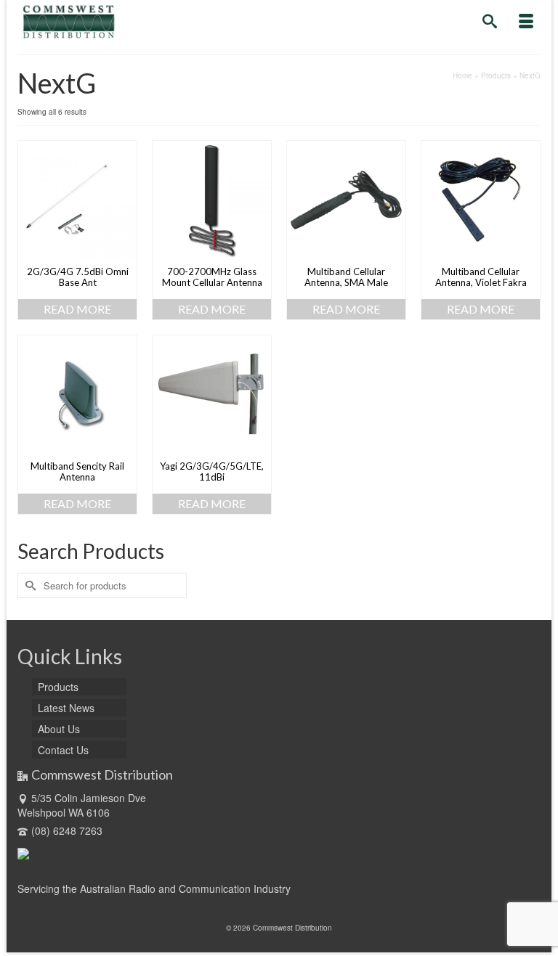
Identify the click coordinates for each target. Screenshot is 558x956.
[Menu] (526, 22)
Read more (77, 309)
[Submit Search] (28, 585)
